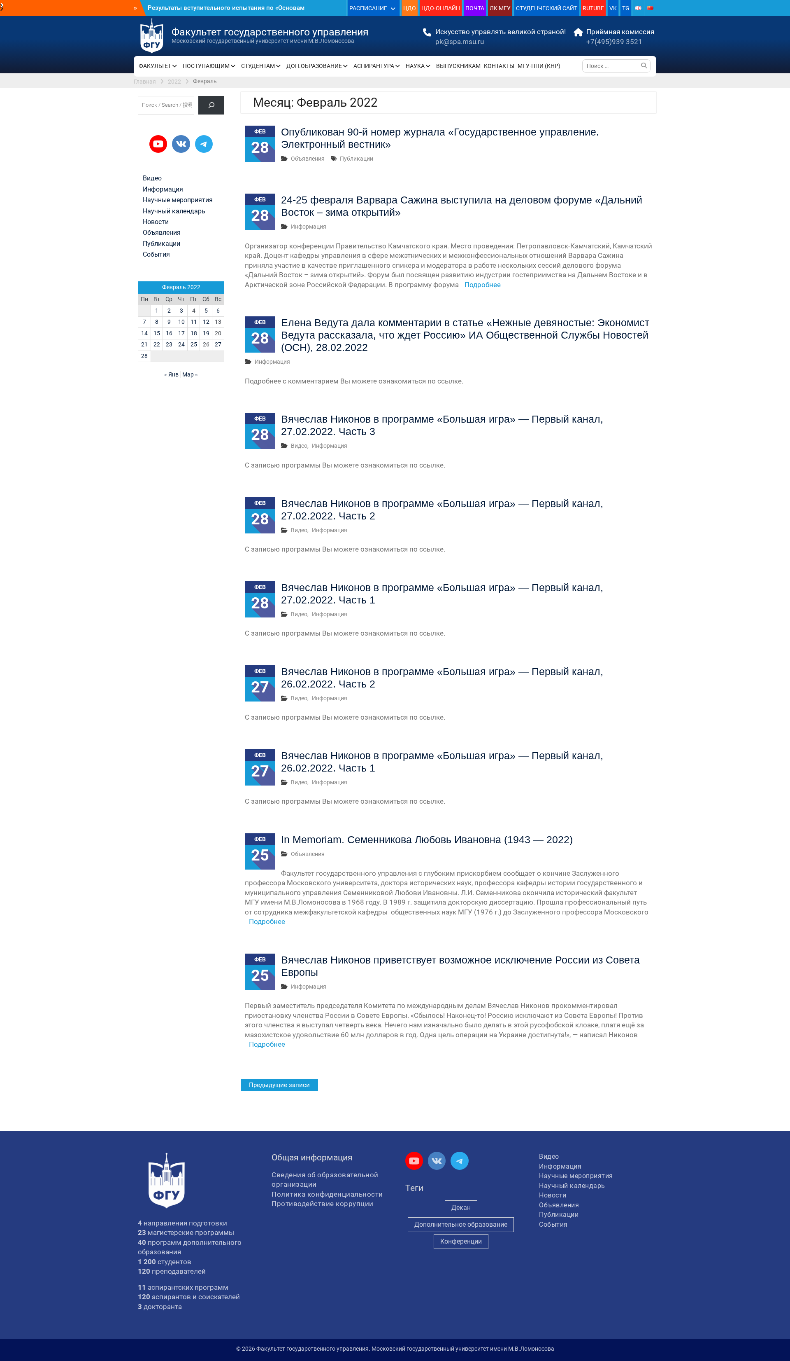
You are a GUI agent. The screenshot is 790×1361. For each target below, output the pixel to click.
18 (194, 333)
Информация (308, 226)
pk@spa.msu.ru (459, 41)
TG (626, 8)
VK (613, 8)
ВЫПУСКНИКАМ (458, 66)
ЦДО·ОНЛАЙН (440, 8)
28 (144, 356)
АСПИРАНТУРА (373, 66)
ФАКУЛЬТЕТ (155, 66)
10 (181, 321)
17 (181, 333)
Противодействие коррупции (323, 1204)
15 (156, 333)
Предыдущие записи (279, 1085)
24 (181, 344)
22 (156, 344)
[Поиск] (211, 105)
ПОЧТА (474, 8)
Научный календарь (174, 211)
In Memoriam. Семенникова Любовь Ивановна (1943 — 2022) (427, 839)
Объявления (308, 158)
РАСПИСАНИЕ (368, 8)
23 (169, 344)
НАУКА (415, 66)
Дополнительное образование (460, 1224)
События (156, 254)
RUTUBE (593, 8)
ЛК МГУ (500, 8)
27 (218, 344)
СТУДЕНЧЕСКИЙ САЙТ (546, 8)
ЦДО (409, 8)
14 (144, 333)
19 (206, 333)
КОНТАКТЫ (499, 66)
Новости (156, 222)
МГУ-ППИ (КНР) (539, 66)
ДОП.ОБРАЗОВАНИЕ (314, 66)
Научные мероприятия (178, 200)
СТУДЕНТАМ (258, 66)
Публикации (356, 158)
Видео (299, 445)
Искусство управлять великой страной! (500, 32)
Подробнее (483, 285)
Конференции (461, 1241)
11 (194, 321)
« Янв (171, 374)
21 (144, 344)
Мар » (190, 374)
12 (206, 321)
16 (169, 333)
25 (194, 344)
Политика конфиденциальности (327, 1194)
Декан (461, 1207)
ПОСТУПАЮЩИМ (206, 66)
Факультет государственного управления (270, 32)
